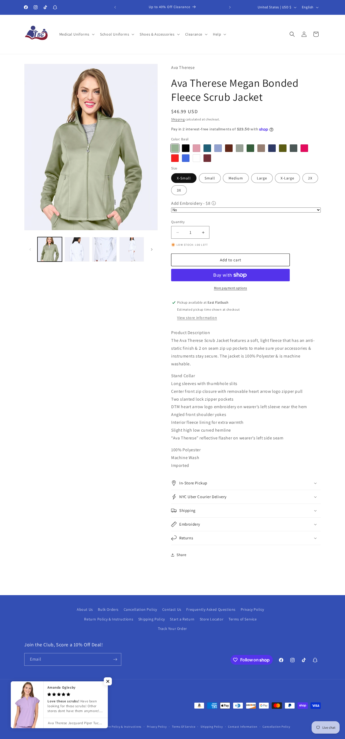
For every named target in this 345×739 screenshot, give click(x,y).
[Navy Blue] (272, 148)
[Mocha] (261, 148)
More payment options (230, 288)
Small (210, 178)
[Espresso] (229, 148)
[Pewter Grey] (293, 148)
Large (262, 178)
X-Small (184, 178)
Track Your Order (172, 628)
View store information (197, 317)
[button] (76, 34)
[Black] (185, 148)
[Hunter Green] (250, 148)
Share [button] (182, 554)
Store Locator (212, 618)
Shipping (178, 119)
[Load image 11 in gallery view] (77, 249)
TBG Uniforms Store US (51, 726)
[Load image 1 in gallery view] (49, 249)
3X (179, 190)
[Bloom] (196, 148)
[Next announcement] (230, 7)
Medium (236, 178)
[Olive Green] (283, 148)
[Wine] (207, 158)
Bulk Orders (108, 609)
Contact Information (242, 726)
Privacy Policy (252, 609)
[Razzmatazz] (304, 148)
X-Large (287, 178)
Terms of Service (243, 618)
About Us (85, 609)
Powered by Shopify (82, 726)
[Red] (175, 158)
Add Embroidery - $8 (190, 203)
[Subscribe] (115, 659)
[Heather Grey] (239, 148)
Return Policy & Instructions (108, 618)
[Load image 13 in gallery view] (131, 249)
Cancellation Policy (140, 609)
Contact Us (171, 609)
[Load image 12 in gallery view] (104, 249)
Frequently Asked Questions (211, 609)
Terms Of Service (183, 726)
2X (310, 178)
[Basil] (175, 148)
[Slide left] (30, 249)
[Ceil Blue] (218, 148)
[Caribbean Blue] (207, 148)
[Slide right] (152, 249)
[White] (196, 158)
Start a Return (182, 618)
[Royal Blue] (185, 158)
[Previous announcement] (115, 7)
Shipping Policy (151, 618)
